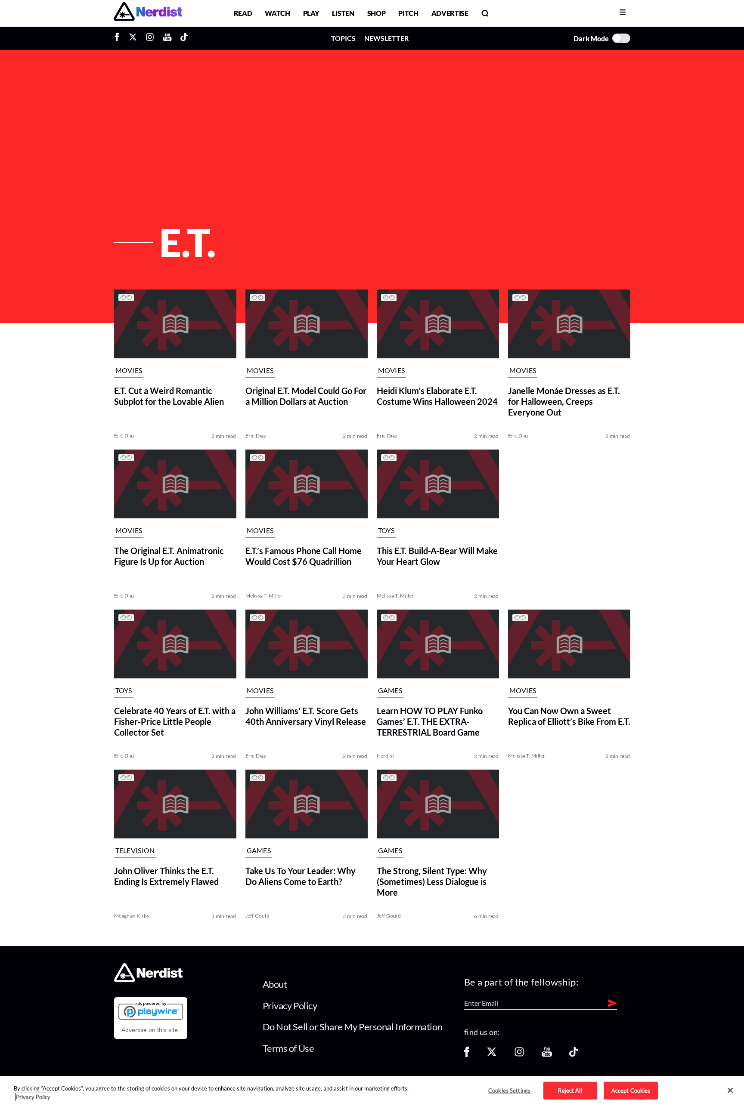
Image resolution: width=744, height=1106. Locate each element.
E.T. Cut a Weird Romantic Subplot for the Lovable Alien (169, 396)
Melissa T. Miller (264, 595)
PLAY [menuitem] (311, 13)
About (275, 984)
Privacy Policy (290, 1005)
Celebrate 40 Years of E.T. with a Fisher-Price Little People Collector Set (175, 721)
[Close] (730, 1090)
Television (135, 851)
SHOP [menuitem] (376, 13)
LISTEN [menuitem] (343, 13)
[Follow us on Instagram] (519, 1054)
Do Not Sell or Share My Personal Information (353, 1026)
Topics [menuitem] (343, 38)
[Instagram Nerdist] (149, 38)
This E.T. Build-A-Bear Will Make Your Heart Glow (437, 556)
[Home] (148, 979)
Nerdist (385, 755)
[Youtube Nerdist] (167, 38)
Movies (129, 371)
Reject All (570, 1090)
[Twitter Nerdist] (132, 38)
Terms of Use (288, 1048)
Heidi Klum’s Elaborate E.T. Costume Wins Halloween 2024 (437, 396)
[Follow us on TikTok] (573, 1054)
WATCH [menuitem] (277, 13)
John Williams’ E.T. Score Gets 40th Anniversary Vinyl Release (305, 716)
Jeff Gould (257, 915)
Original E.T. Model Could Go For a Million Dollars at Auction (305, 396)
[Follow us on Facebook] (466, 1054)
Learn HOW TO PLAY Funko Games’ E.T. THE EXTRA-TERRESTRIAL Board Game (430, 721)
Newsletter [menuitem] (386, 38)
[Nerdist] (148, 13)
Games (390, 691)
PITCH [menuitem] (408, 13)
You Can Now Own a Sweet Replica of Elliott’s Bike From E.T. (569, 716)
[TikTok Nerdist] (184, 38)
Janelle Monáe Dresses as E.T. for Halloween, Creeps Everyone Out (564, 401)
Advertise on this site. (150, 1029)
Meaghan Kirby (132, 915)
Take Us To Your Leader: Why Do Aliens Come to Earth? (300, 876)
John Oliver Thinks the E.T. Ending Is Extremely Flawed (166, 876)
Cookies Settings (509, 1090)
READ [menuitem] (243, 13)
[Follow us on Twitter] (492, 1054)
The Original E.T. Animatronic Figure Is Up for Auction (169, 556)
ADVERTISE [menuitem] (449, 13)
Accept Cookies (631, 1090)
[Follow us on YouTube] (547, 1054)
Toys (386, 531)
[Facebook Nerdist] (119, 38)
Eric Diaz (124, 435)
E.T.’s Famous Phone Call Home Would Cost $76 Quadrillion (303, 556)
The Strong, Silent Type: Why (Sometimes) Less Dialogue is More (432, 881)
